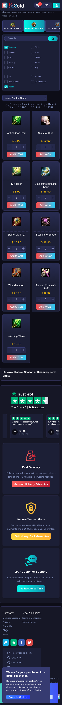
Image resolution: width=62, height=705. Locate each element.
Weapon (6, 16)
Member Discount (11, 618)
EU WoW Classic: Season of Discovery (29, 12)
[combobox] (24, 98)
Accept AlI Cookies (18, 697)
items (51, 12)
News (5, 634)
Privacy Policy (29, 622)
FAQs (5, 630)
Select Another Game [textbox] (15, 98)
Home (8, 12)
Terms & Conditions (31, 618)
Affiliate (6, 622)
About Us (7, 626)
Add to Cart (16, 154)
